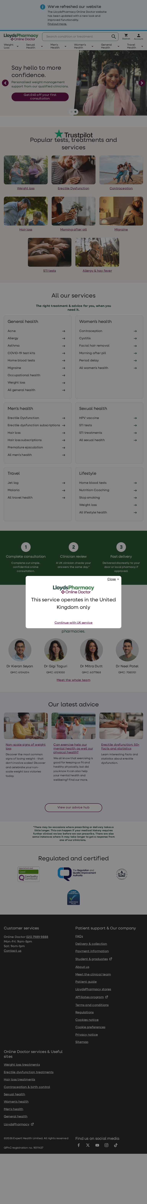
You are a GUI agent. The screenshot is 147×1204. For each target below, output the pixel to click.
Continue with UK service (73, 622)
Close (111, 579)
